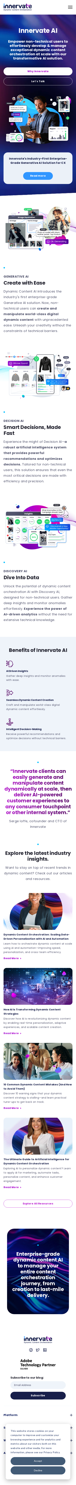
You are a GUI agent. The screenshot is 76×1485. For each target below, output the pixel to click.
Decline (38, 1470)
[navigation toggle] (70, 7)
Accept (38, 1460)
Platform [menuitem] (10, 1415)
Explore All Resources (38, 1203)
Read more (38, 176)
